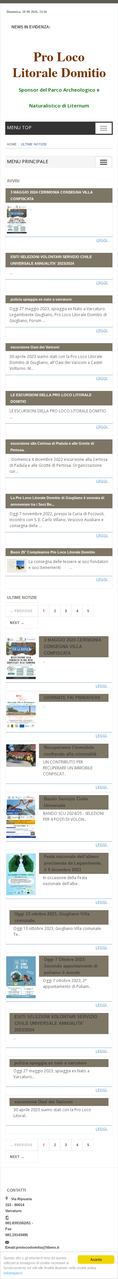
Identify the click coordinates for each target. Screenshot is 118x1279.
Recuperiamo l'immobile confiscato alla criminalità (70, 751)
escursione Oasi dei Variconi (34, 347)
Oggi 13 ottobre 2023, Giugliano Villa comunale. (51, 917)
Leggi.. (102, 240)
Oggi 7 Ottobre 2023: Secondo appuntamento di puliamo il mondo (71, 966)
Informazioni (13, 1272)
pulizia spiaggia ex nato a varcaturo (41, 299)
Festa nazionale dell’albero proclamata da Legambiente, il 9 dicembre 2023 (73, 863)
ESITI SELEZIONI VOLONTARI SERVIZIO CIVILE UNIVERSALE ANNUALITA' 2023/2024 (51, 260)
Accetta (96, 1259)
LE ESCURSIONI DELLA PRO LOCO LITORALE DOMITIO (50, 398)
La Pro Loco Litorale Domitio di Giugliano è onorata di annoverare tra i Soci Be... (57, 501)
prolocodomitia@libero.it (37, 1247)
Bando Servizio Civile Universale (66, 802)
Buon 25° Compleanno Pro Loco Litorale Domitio (52, 552)
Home (12, 144)
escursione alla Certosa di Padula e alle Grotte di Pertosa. (52, 446)
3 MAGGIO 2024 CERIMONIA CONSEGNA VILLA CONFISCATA (51, 195)
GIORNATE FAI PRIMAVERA (72, 697)
